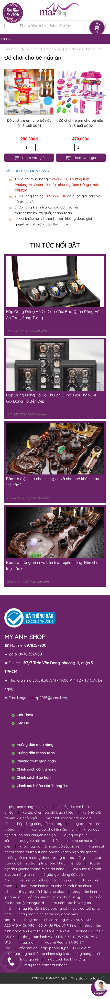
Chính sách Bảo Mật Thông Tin (42, 785)
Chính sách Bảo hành (34, 777)
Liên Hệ (23, 723)
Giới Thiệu (25, 714)
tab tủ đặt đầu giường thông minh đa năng (52, 866)
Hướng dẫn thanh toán (36, 752)
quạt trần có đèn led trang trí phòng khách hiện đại (52, 860)
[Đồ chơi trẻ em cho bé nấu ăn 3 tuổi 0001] (29, 92)
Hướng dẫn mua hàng (35, 744)
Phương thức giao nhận (36, 761)
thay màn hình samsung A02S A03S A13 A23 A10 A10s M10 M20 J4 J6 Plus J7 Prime (47, 922)
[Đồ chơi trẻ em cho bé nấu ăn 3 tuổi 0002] (81, 92)
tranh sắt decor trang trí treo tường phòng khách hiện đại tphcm (54, 849)
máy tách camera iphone (46, 965)
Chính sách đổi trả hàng (37, 769)
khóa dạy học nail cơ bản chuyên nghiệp (52, 832)
